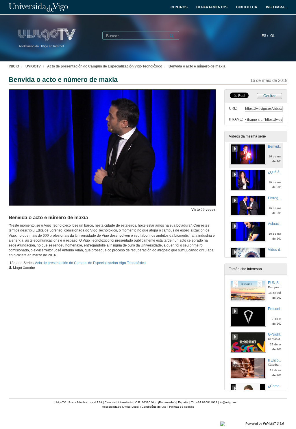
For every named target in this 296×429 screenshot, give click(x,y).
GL (272, 36)
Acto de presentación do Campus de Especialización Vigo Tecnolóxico (104, 66)
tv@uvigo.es (228, 402)
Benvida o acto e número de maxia (197, 66)
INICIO (14, 66)
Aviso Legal (131, 406)
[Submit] (171, 35)
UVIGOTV (33, 66)
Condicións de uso (154, 406)
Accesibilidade (111, 406)
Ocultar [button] (269, 96)
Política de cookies (181, 406)
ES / (265, 36)
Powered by (264, 423)
